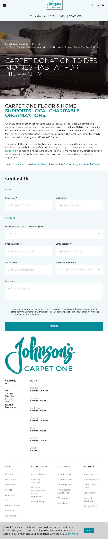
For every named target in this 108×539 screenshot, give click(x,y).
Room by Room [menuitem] (91, 479)
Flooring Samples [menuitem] (35, 481)
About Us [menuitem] (88, 474)
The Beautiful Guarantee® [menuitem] (64, 491)
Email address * (63, 244)
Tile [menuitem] (7, 500)
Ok (88, 530)
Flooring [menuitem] (9, 474)
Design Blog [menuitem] (37, 501)
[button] (92, 6)
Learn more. (71, 534)
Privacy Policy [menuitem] (91, 506)
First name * (11, 198)
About (24, 44)
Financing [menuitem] (10, 510)
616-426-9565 (75, 16)
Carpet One (11, 44)
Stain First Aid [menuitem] (64, 479)
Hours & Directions (10, 406)
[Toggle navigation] (4, 5)
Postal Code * (11, 263)
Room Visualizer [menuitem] (39, 474)
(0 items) (103, 5)
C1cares (36, 44)
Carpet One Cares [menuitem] (89, 486)
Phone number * (13, 244)
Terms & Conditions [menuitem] (89, 499)
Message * (10, 281)
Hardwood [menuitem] (10, 484)
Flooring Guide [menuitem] (64, 484)
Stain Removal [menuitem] (64, 474)
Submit (54, 326)
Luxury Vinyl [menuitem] (11, 479)
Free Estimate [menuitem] (12, 505)
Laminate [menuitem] (10, 495)
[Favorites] (97, 6)
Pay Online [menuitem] (10, 516)
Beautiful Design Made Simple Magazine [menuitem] (38, 492)
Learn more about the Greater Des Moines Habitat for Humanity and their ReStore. (52, 164)
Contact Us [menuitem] (89, 493)
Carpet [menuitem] (8, 490)
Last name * (61, 198)
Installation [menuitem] (63, 503)
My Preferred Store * (66, 263)
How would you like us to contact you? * (24, 227)
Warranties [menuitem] (62, 498)
